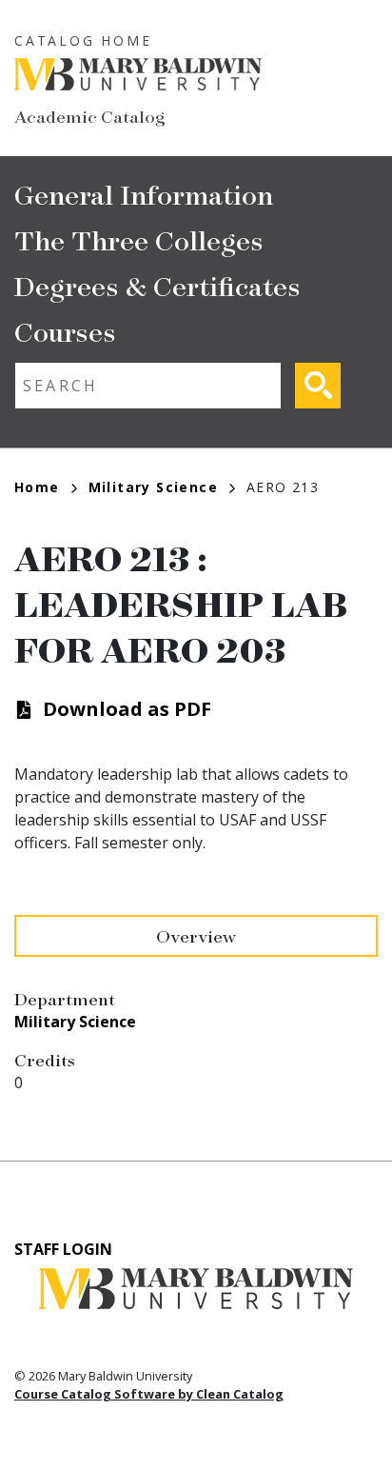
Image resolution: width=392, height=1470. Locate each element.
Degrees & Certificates (157, 285)
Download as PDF (127, 709)
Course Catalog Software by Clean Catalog (149, 1393)
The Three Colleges (139, 239)
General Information (143, 193)
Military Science (153, 487)
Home (37, 487)
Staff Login (63, 1249)
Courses (65, 330)
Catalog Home (83, 40)
